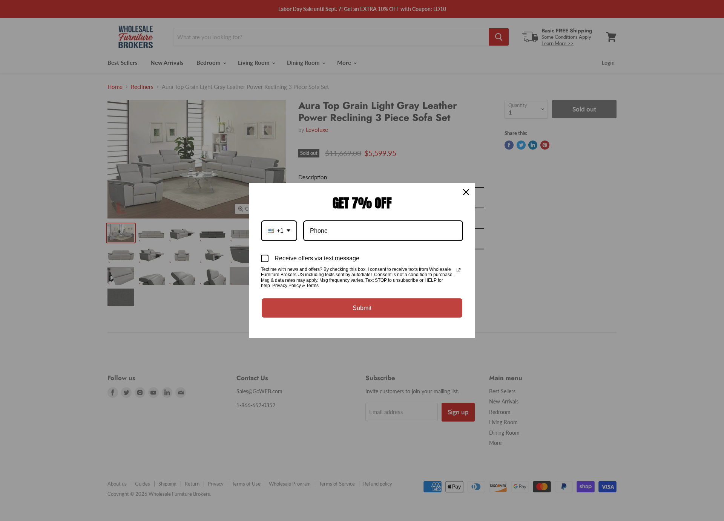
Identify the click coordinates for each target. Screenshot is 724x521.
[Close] (466, 192)
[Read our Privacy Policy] (458, 270)
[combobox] (279, 230)
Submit (362, 308)
